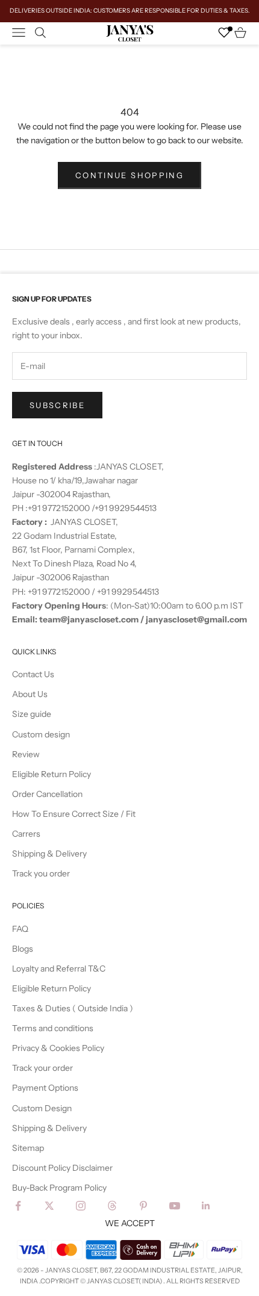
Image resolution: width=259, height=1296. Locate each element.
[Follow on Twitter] (49, 1206)
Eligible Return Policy (51, 774)
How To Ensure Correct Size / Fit (74, 813)
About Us (30, 694)
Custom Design (42, 1108)
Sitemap (28, 1148)
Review (26, 754)
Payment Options (45, 1087)
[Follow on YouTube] (175, 1206)
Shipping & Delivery (49, 853)
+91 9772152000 (60, 508)
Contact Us (33, 674)
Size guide (31, 713)
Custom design (41, 734)
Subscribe (57, 405)
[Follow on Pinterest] (143, 1206)
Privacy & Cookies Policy (58, 1048)
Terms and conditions (52, 1028)
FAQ (20, 928)
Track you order (41, 873)
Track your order (42, 1067)
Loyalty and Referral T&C (58, 968)
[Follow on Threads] (112, 1206)
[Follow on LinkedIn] (206, 1206)
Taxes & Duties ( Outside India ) (72, 1008)
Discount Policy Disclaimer (62, 1167)
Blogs (22, 948)
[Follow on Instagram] (81, 1206)
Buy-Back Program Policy (59, 1187)
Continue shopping (129, 175)
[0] (224, 32)
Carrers (26, 833)
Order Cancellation (47, 794)
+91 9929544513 (126, 508)
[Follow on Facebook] (18, 1206)
